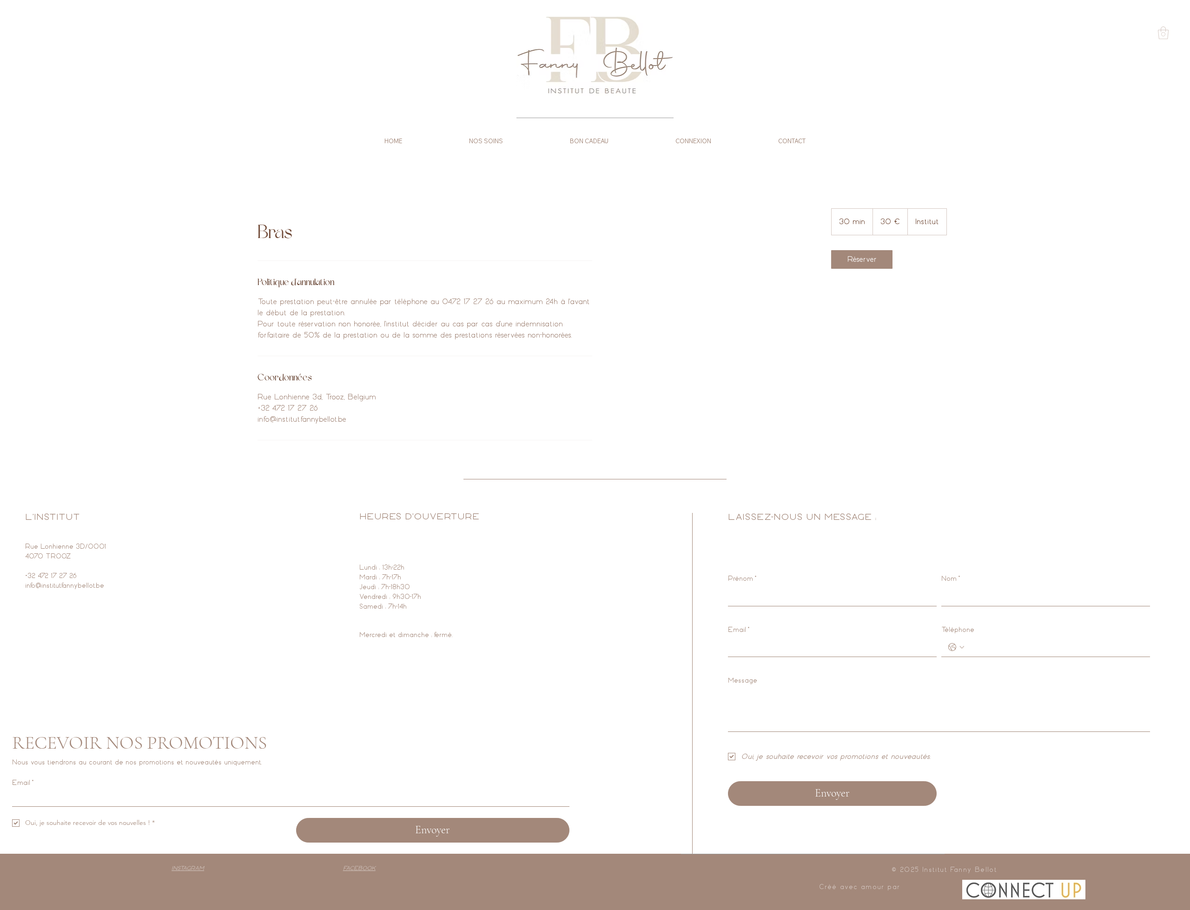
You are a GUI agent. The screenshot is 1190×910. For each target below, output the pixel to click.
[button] (1163, 33)
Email (738, 629)
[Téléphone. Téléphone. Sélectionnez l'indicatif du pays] (956, 647)
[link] (861, 259)
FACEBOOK (359, 868)
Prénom (742, 578)
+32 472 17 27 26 (51, 575)
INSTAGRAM (188, 868)
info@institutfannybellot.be (64, 585)
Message (742, 680)
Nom (950, 578)
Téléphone (957, 629)
